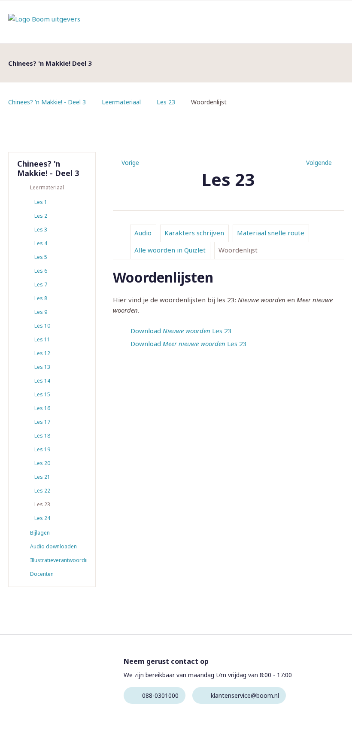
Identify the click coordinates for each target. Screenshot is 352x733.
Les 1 (40, 202)
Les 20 (42, 463)
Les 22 (42, 490)
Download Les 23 (181, 330)
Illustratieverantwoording (58, 560)
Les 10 (42, 325)
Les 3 (40, 229)
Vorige (130, 162)
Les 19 (42, 449)
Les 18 (42, 435)
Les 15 (42, 394)
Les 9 (40, 312)
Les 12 (42, 353)
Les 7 (40, 284)
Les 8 (40, 298)
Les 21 (42, 477)
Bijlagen (40, 532)
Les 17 (42, 422)
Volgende (319, 162)
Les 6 (40, 270)
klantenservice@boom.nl (245, 695)
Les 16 (42, 408)
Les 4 (40, 243)
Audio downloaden (53, 546)
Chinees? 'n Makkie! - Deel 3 (47, 102)
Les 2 (40, 215)
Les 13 (42, 367)
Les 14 (42, 380)
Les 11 (42, 339)
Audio (143, 232)
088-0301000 (160, 695)
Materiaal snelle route (270, 232)
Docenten (42, 574)
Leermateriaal (121, 102)
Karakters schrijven (194, 232)
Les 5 (40, 257)
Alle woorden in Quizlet (170, 250)
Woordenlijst (238, 250)
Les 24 (42, 518)
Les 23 (166, 102)
